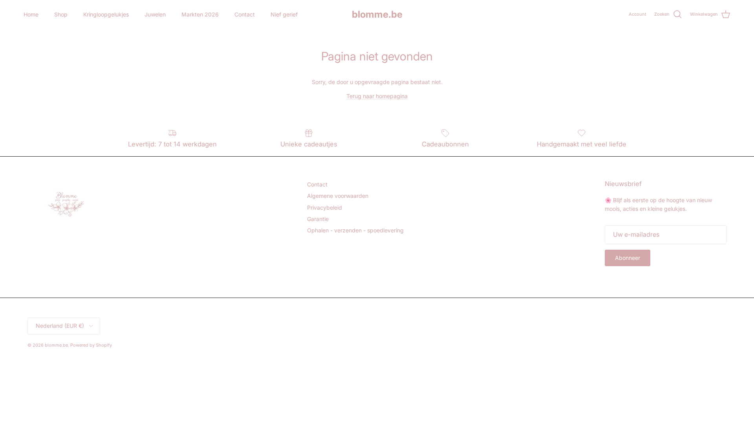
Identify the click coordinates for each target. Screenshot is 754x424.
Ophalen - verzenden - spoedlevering (355, 230)
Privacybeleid (324, 207)
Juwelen (155, 14)
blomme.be (56, 345)
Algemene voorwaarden (337, 195)
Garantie (318, 219)
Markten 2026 (200, 14)
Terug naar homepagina (377, 96)
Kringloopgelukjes (106, 14)
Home (31, 14)
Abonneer (627, 257)
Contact (244, 14)
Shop (61, 14)
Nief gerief (284, 14)
